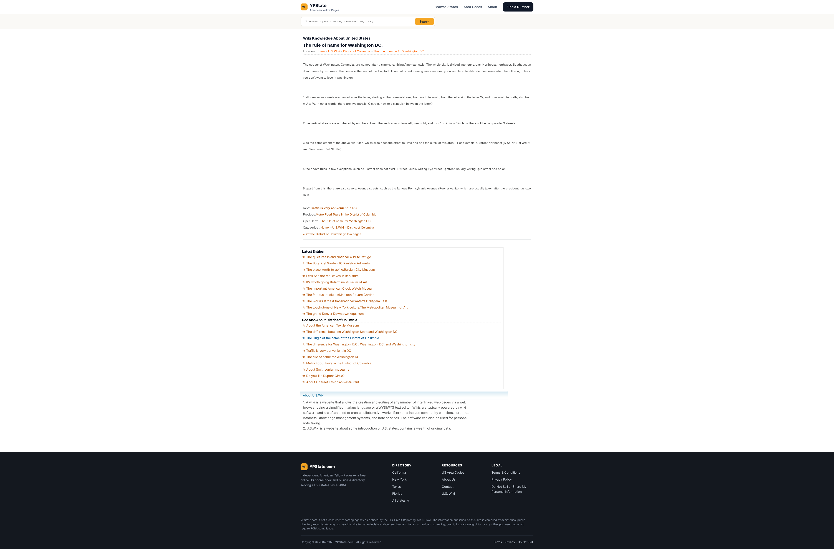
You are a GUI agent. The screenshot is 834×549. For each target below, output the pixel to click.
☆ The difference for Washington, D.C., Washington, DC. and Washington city (358, 344)
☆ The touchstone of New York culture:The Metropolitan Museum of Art (355, 307)
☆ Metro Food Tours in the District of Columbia (336, 363)
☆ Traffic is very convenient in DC (326, 351)
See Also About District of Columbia (329, 320)
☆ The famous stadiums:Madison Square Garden (338, 295)
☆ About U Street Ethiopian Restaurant (330, 382)
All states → (401, 501)
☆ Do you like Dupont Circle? (323, 376)
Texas (396, 487)
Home (320, 51)
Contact (447, 487)
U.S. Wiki (448, 494)
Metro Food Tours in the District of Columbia (346, 214)
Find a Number (518, 7)
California (399, 472)
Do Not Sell (525, 542)
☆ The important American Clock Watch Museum (338, 288)
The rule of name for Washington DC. (399, 51)
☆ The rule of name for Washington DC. (331, 357)
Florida (397, 494)
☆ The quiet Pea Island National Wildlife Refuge (336, 257)
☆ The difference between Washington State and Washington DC (349, 332)
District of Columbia (356, 51)
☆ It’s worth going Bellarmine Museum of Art (334, 282)
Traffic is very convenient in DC (333, 208)
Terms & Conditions (505, 472)
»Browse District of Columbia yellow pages (332, 234)
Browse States (446, 7)
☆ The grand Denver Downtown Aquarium (333, 314)
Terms (497, 542)
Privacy (510, 542)
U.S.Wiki (334, 51)
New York (399, 479)
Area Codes (472, 7)
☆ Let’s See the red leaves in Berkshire (330, 276)
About (492, 7)
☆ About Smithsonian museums (325, 370)
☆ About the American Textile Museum (330, 325)
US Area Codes (453, 472)
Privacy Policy (501, 479)
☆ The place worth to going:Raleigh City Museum (338, 270)
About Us (449, 479)
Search (424, 21)
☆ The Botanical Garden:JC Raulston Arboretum (337, 263)
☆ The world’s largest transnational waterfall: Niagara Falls (344, 301)
